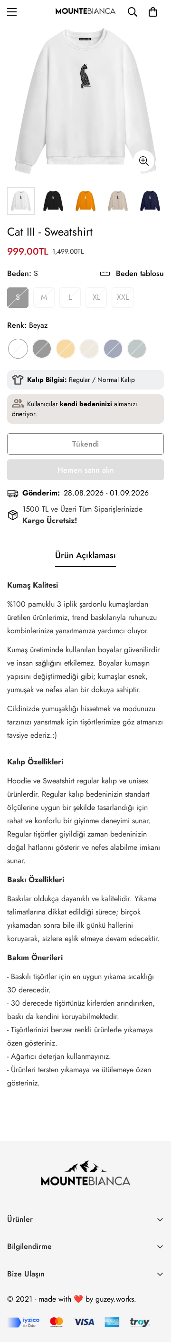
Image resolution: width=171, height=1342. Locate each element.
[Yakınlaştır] (143, 160)
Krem (89, 348)
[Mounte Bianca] (85, 11)
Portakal (65, 348)
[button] (153, 12)
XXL (123, 297)
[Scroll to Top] (153, 1291)
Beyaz (18, 348)
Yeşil (136, 348)
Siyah (41, 348)
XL (96, 297)
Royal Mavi (113, 348)
